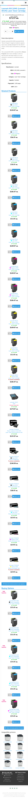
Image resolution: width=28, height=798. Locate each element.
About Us (21, 781)
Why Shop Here (20, 779)
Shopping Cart (8, 777)
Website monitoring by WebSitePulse (19, 796)
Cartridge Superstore (14, 792)
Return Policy (20, 774)
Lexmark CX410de (7, 750)
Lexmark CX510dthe (20, 768)
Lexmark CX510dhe (7, 768)
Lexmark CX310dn (8, 742)
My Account (7, 775)
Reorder (8, 779)
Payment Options (20, 778)
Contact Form (8, 781)
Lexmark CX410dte (20, 750)
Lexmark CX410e (7, 759)
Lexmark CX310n (20, 742)
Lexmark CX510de (20, 759)
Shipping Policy (20, 776)
